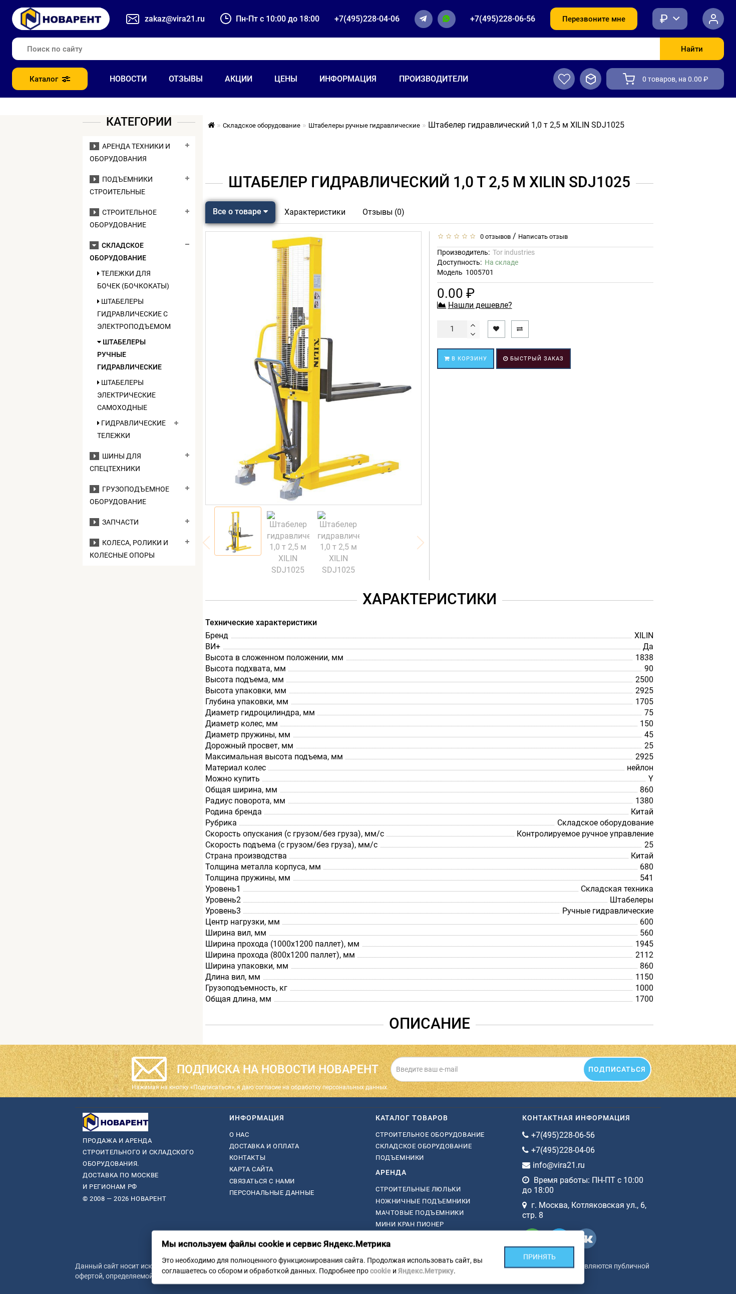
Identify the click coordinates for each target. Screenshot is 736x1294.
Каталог (44, 79)
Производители (433, 79)
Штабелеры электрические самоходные (126, 394)
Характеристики (314, 212)
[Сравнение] (590, 79)
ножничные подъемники (423, 1201)
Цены (285, 79)
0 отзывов (494, 236)
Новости (128, 79)
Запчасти (119, 522)
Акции (238, 79)
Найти (692, 49)
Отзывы (186, 79)
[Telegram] (424, 19)
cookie (380, 1271)
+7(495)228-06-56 (502, 19)
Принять (539, 1257)
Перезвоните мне (593, 19)
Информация (348, 79)
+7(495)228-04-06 (367, 19)
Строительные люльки (418, 1189)
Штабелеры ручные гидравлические (129, 354)
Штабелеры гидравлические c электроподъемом (133, 313)
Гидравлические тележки (131, 429)
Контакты (247, 1157)
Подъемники (400, 1157)
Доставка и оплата (264, 1146)
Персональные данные (271, 1192)
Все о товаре (238, 211)
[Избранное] (564, 79)
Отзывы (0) (383, 212)
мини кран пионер (410, 1224)
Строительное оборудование (430, 1134)
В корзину (468, 358)
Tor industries (514, 252)
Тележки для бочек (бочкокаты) (133, 279)
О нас (239, 1134)
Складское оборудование (424, 1146)
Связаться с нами (262, 1181)
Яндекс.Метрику (426, 1271)
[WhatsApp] (447, 19)
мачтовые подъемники (420, 1212)
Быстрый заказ (536, 358)
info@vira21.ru (559, 1165)
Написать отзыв (543, 236)
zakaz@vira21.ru (175, 19)
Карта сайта (251, 1169)
